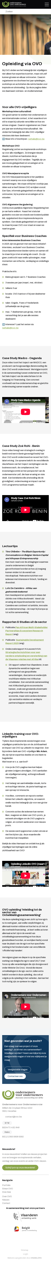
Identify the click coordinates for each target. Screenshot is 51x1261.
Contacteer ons (15, 1076)
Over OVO (7, 1196)
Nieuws (5, 1200)
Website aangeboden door (24, 1258)
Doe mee (6, 1192)
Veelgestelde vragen (17, 1069)
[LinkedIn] (10, 1142)
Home (14, 4)
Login (25, 1254)
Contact (6, 1203)
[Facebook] (3, 1142)
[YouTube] (13, 1142)
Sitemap (24, 1250)
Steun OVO (7, 1188)
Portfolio (6, 1185)
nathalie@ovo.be (36, 139)
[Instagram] (6, 1142)
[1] (3, 11)
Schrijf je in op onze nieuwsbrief (20, 1167)
